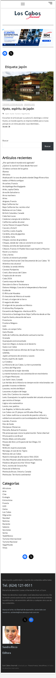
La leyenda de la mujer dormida (15, 370)
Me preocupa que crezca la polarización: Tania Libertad (25, 433)
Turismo (18, 114)
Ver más (7, 126)
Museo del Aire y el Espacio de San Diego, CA (21, 442)
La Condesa (7, 362)
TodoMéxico (7, 536)
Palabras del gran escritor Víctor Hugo (18, 462)
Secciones (6, 530)
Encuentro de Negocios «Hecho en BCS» (19, 311)
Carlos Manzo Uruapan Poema (15, 225)
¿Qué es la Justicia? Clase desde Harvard (19, 165)
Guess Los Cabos (9, 347)
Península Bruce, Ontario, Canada (16, 471)
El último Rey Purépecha (12, 308)
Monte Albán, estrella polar (14, 439)
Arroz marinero (8, 195)
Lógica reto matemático (12, 403)
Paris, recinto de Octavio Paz (14, 465)
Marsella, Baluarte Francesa (14, 430)
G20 (4, 326)
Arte (4, 491)
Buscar (5, 140)
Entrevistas (7, 500)
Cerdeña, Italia (8, 237)
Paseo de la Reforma (11, 468)
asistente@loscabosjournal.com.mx (25, 612)
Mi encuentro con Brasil (12, 436)
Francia (5, 503)
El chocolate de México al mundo (16, 296)
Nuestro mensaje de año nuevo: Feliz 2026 (20, 457)
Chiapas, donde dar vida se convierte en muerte (22, 243)
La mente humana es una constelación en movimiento (25, 373)
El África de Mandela (11, 293)
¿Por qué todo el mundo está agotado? (18, 162)
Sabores (5, 527)
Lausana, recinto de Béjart (13, 388)
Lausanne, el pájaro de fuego (14, 391)
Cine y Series (8, 254)
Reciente (6, 524)
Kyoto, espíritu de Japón (18, 109)
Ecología (6, 497)
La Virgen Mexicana (11, 376)
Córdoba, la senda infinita (13, 266)
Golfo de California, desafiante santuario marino (22, 335)
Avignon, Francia (9, 201)
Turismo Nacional (9, 542)
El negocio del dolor (10, 302)
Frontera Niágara (9, 323)
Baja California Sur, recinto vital (16, 207)
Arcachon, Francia (10, 183)
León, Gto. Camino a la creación (15, 394)
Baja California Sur (10, 204)
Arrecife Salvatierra (11, 192)
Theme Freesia (33, 665)
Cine (4, 494)
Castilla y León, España (12, 231)
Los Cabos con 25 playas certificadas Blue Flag (22, 412)
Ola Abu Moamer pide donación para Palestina (22, 460)
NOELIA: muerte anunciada (14, 448)
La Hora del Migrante (11, 367)
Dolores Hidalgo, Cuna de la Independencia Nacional (24, 287)
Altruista (6, 174)
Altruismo (6, 488)
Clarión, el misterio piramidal (14, 257)
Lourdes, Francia (9, 421)
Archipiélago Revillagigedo (13, 186)
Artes (4, 198)
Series (5, 533)
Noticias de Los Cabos (11, 454)
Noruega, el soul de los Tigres (14, 451)
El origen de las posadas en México (17, 305)
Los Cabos (6, 512)
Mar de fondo (8, 424)
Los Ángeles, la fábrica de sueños (16, 409)
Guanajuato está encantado (14, 341)
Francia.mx (7, 320)
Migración (6, 515)
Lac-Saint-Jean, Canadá (12, 379)
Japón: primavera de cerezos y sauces (18, 356)
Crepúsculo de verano (11, 275)
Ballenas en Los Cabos (11, 210)
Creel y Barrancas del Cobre (14, 272)
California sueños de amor (13, 222)
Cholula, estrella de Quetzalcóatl (16, 246)
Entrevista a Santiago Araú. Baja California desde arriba (26, 314)
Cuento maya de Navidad (13, 281)
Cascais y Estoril (9, 228)
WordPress (43, 665)
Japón (7, 114)
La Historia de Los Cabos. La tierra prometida (21, 364)
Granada (6, 338)
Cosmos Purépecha (10, 269)
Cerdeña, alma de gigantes (13, 234)
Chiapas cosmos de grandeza (14, 240)
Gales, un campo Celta (11, 329)
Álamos (5, 171)
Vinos (4, 548)
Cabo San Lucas (9, 216)
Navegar (6, 445)
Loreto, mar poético (10, 406)
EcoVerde (6, 290)
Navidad (6, 518)
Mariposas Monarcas (11, 427)
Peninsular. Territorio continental (16, 474)
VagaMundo (29, 104)
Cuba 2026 (7, 278)
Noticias (6, 521)
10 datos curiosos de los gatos (15, 168)
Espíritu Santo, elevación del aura (16, 317)
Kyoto (12, 114)
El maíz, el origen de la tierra (14, 299)
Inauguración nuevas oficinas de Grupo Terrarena (23, 350)
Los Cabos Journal (9, 665)
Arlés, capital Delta (10, 189)
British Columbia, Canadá (13, 213)
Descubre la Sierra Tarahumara (15, 284)
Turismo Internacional (12, 104)
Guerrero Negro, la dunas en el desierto (19, 344)
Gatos (5, 509)
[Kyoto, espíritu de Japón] (28, 86)
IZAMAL (6, 353)
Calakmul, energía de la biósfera (16, 219)
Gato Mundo (7, 332)
